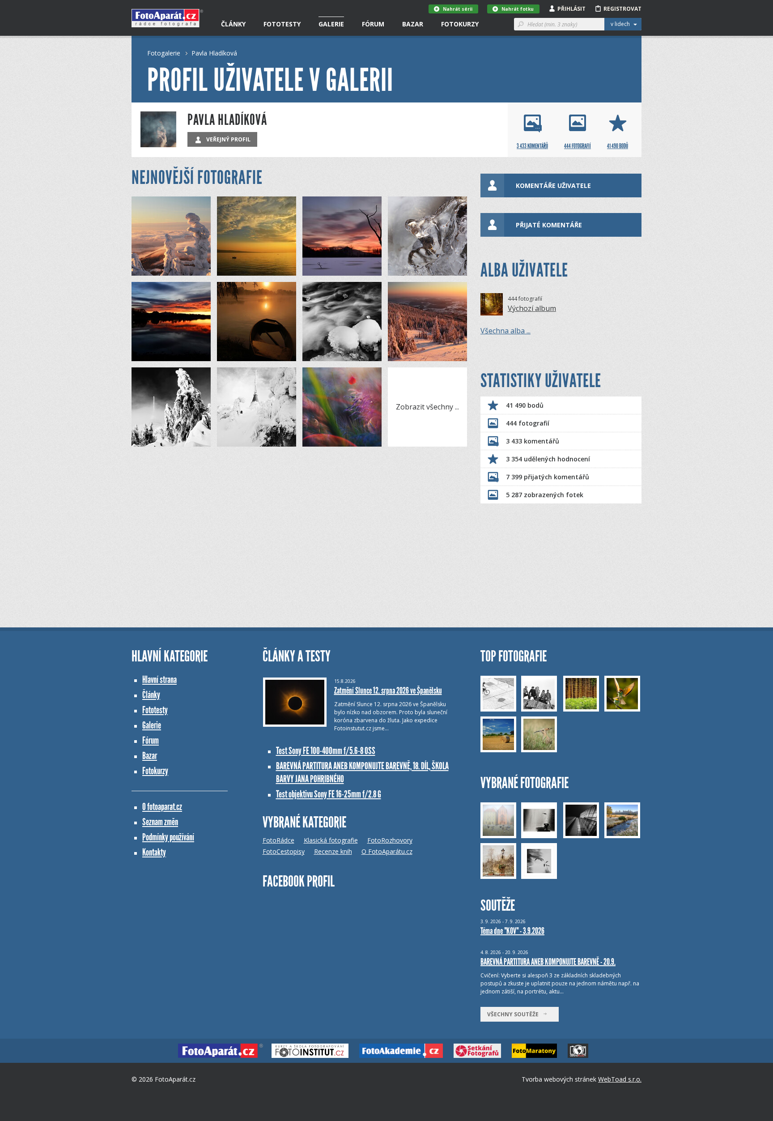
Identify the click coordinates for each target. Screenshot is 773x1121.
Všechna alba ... (505, 331)
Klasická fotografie (331, 840)
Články (233, 24)
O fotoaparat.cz (162, 807)
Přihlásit (571, 9)
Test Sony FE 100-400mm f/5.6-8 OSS (325, 751)
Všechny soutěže (515, 1014)
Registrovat (622, 9)
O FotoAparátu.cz (386, 851)
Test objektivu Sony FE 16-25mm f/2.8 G (328, 794)
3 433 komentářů (532, 441)
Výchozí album (532, 308)
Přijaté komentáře (549, 225)
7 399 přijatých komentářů (547, 477)
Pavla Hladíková (214, 53)
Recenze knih (333, 851)
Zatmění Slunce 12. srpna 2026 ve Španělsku (388, 690)
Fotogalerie (163, 53)
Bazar (412, 24)
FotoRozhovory (389, 840)
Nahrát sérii (457, 9)
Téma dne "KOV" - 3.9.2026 (512, 930)
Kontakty (154, 852)
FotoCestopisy (284, 851)
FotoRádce (278, 840)
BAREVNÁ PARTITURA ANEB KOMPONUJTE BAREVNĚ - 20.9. (548, 961)
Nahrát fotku (517, 9)
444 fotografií (527, 423)
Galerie (331, 24)
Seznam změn (160, 822)
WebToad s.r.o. (619, 1079)
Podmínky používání (168, 837)
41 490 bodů (525, 405)
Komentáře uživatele (553, 185)
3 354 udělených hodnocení (548, 459)
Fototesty (282, 24)
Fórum (373, 24)
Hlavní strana (159, 679)
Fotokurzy (460, 24)
